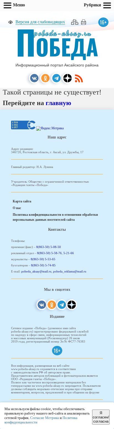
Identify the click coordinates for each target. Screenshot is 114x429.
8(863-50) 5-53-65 (43, 259)
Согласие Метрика (44, 418)
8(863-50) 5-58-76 (49, 253)
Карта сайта (22, 201)
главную (58, 102)
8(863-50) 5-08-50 (48, 247)
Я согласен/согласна (101, 417)
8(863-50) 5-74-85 (43, 265)
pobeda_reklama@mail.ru (69, 271)
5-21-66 (68, 253)
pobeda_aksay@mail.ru (36, 271)
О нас (17, 208)
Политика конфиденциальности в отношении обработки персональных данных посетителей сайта (55, 217)
